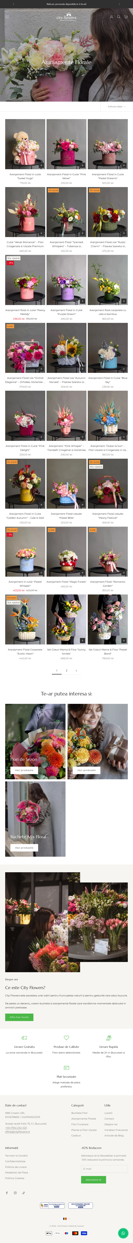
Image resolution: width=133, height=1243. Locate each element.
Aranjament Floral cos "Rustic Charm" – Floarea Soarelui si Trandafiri (108, 244)
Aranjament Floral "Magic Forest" (66, 581)
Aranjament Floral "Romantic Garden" (107, 583)
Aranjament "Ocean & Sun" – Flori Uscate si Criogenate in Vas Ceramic (108, 448)
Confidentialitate (15, 1161)
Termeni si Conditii (16, 1155)
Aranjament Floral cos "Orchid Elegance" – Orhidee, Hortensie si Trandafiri (25, 380)
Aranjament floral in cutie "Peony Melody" (25, 312)
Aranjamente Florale (83, 1118)
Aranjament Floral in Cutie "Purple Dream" (66, 312)
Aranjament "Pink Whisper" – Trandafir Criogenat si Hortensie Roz (66, 448)
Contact (109, 1118)
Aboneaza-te (93, 1179)
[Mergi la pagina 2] (76, 670)
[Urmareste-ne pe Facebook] (6, 1192)
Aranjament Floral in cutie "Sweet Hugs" (25, 176)
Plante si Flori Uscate (84, 1130)
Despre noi (110, 1124)
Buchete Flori (79, 1112)
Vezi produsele (24, 770)
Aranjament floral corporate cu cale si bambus (108, 312)
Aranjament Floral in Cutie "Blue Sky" (107, 380)
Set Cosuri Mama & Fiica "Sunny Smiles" (66, 651)
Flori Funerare (79, 1124)
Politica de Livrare (16, 1167)
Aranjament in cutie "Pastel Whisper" (25, 583)
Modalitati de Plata (16, 1172)
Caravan (80, 1226)
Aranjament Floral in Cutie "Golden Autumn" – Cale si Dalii (25, 515)
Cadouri (76, 1135)
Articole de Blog (114, 1135)
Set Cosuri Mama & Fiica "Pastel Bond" (108, 651)
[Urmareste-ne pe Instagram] (15, 1192)
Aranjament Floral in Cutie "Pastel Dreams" (108, 176)
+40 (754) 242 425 (16, 1127)
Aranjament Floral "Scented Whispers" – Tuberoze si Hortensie (66, 244)
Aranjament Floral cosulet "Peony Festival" (107, 515)
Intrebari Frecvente (116, 1130)
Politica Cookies (14, 1178)
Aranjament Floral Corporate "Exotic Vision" (25, 651)
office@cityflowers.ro (17, 1131)
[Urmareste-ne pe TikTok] (23, 1192)
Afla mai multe (19, 1017)
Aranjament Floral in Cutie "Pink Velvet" (66, 176)
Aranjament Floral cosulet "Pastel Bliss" (66, 515)
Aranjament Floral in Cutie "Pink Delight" (25, 448)
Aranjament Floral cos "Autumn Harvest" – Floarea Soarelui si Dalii (66, 380)
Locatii (108, 1112)
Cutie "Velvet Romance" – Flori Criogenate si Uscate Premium (25, 244)
